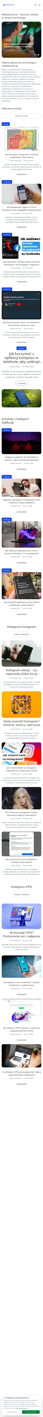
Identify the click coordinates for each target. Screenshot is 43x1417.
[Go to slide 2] (36, 54)
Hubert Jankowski (15, 161)
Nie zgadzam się (12, 1412)
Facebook (6, 182)
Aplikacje (21, 348)
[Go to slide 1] (34, 54)
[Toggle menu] (39, 5)
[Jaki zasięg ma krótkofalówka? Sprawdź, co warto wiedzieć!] (21, 40)
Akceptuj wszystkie (30, 1412)
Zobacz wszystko (21, 116)
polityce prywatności (22, 1408)
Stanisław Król (15, 506)
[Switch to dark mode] (35, 5)
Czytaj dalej (21, 383)
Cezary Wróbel (9, 50)
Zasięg (8, 40)
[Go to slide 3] (38, 55)
